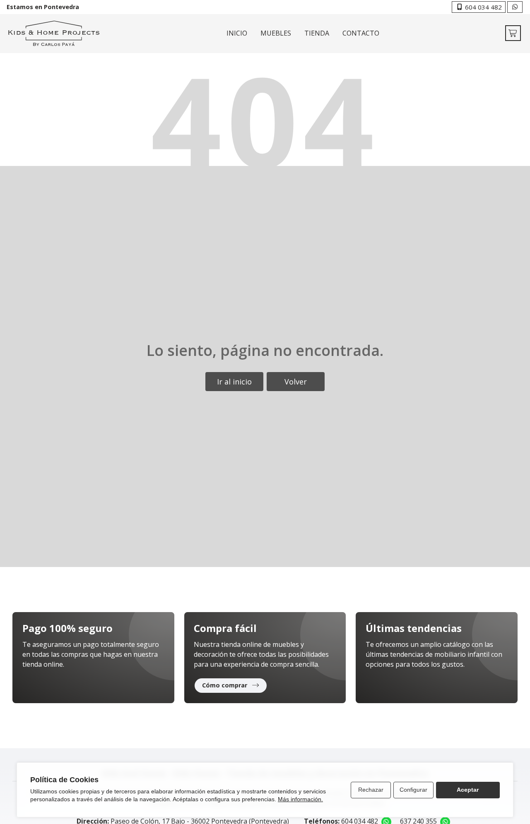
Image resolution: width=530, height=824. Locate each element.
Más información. (300, 799)
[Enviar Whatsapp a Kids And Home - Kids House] (515, 7)
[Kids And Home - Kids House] (53, 33)
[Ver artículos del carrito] (513, 33)
